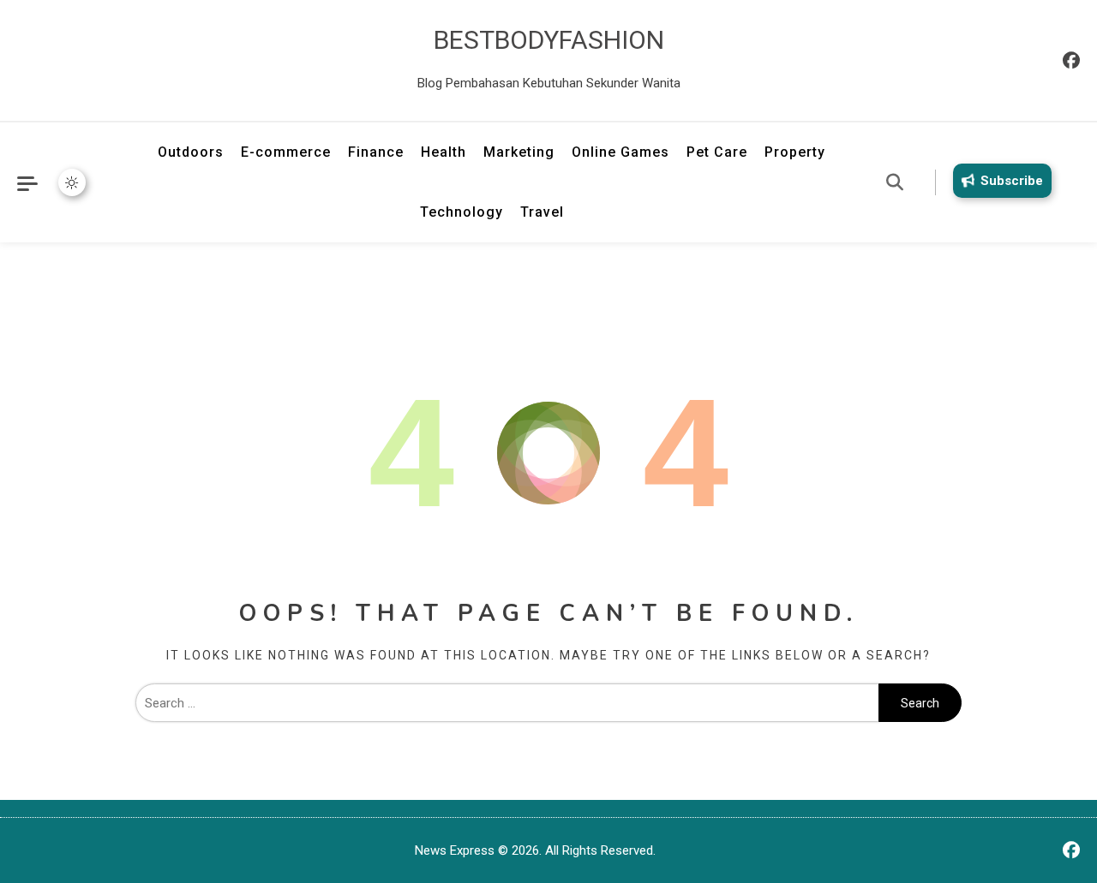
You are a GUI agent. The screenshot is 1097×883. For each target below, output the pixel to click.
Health (443, 152)
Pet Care (716, 152)
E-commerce (286, 152)
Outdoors (191, 152)
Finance (376, 152)
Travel (542, 212)
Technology (461, 212)
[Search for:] (506, 703)
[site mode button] (72, 182)
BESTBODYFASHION (549, 40)
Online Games (620, 152)
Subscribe (1011, 180)
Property (794, 152)
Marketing (518, 152)
